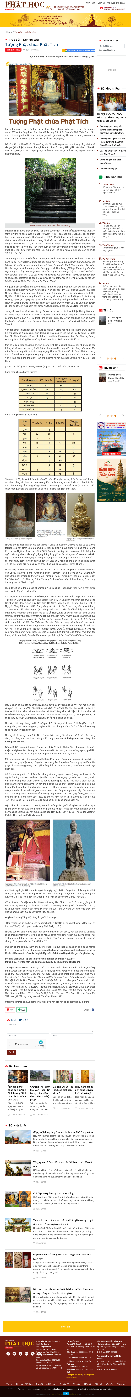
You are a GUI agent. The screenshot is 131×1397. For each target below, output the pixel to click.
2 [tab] (111, 358)
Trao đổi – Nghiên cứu (25, 32)
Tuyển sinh (110, 367)
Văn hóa (109, 1384)
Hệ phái (87, 1384)
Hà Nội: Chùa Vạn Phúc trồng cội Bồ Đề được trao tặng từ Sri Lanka (111, 117)
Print (23, 1010)
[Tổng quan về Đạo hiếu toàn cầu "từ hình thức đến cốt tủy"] (18, 1173)
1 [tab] (107, 358)
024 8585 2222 (81, 1352)
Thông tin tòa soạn (74, 1375)
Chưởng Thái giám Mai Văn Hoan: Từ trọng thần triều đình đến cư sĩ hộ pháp (40, 1093)
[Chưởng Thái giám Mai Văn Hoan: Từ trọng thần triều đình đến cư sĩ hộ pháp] (40, 1076)
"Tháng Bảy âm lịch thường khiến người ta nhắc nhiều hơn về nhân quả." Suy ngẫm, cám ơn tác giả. (113, 231)
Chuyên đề (64, 1384)
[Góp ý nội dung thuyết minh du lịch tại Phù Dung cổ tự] (18, 1142)
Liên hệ (101, 3)
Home (9, 32)
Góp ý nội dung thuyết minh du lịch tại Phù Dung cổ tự (63, 1132)
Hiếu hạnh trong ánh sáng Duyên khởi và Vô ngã (84, 1090)
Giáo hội (98, 1384)
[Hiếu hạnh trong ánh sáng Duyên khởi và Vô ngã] (85, 1076)
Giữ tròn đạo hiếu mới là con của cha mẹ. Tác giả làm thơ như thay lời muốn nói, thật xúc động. (113, 209)
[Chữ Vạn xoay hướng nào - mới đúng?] (18, 1202)
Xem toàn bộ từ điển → (107, 50)
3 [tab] (115, 358)
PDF (11, 1010)
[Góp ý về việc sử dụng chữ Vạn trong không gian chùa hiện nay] (18, 1266)
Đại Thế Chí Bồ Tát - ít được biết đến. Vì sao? (63, 1090)
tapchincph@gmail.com (81, 1357)
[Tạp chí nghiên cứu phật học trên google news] (78, 50)
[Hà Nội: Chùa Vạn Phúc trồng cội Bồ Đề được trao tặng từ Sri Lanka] (111, 102)
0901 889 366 (111, 1352)
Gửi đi (11, 1052)
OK (66, 1393)
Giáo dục (121, 1384)
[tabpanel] (18, 1095)
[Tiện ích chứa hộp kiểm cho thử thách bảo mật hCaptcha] (26, 1044)
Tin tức (108, 310)
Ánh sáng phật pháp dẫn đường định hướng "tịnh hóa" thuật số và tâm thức (17, 1093)
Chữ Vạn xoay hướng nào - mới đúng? (54, 1193)
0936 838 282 (111, 1369)
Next (123, 358)
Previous (100, 358)
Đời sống (77, 1384)
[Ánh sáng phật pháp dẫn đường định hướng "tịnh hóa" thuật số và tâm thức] (18, 1076)
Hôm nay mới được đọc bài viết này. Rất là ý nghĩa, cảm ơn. (113, 190)
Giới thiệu (90, 3)
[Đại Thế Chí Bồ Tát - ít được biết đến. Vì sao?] (63, 1076)
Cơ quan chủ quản (116, 3)
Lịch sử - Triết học (24, 1384)
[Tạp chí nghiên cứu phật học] (24, 5)
